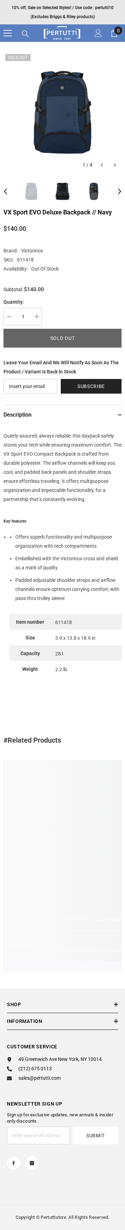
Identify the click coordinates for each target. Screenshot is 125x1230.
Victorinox (32, 250)
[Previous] (102, 165)
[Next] (115, 165)
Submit (95, 1135)
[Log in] (98, 33)
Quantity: (13, 302)
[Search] (25, 34)
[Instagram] (32, 1163)
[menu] (7, 33)
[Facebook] (13, 1163)
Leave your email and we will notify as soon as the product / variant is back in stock (61, 367)
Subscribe (91, 386)
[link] (62, 940)
